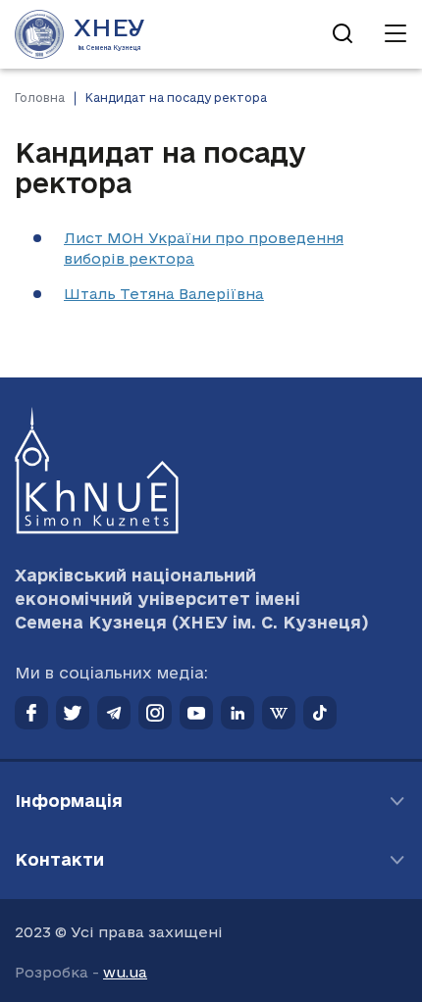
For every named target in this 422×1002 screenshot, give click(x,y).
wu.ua (125, 972)
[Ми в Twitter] (72, 712)
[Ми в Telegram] (114, 712)
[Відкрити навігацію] (395, 34)
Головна (40, 97)
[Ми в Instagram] (155, 712)
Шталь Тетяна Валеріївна (164, 293)
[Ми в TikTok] (320, 712)
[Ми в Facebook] (31, 712)
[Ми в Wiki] (278, 712)
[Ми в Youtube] (196, 712)
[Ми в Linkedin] (237, 712)
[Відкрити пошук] (342, 34)
